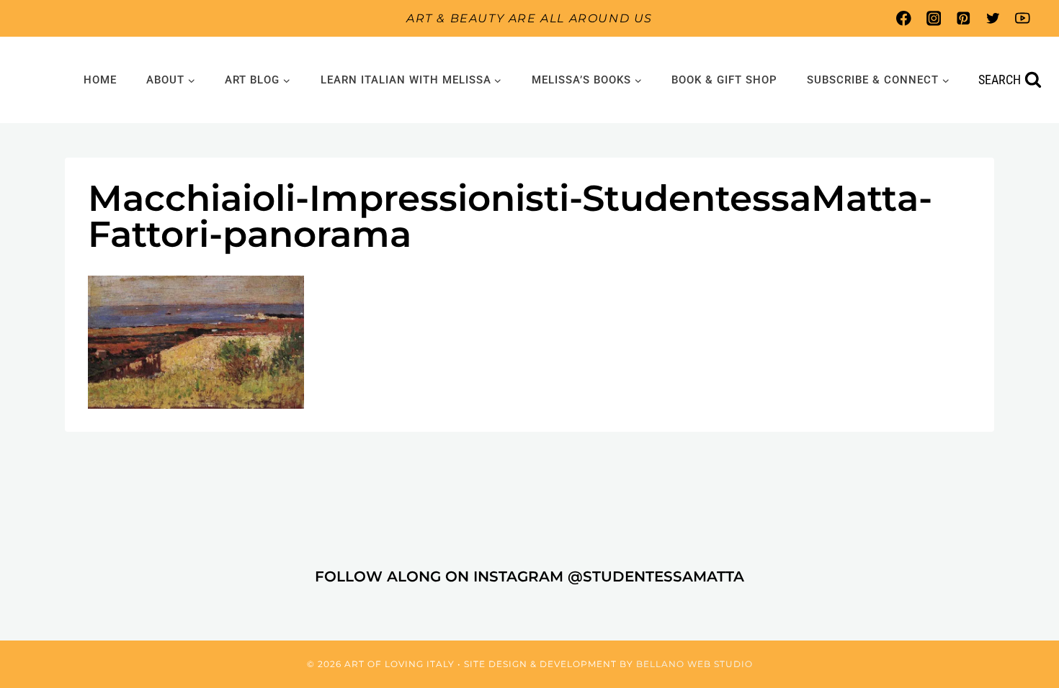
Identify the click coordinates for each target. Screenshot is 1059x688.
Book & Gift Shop (724, 79)
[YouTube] (1022, 18)
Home (100, 79)
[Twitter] (993, 18)
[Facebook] (904, 18)
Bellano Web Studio (694, 663)
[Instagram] (933, 18)
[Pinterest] (963, 18)
